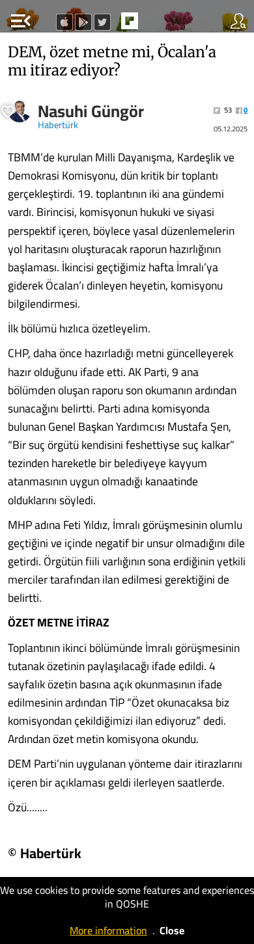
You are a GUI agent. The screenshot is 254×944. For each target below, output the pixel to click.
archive (157, 25)
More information (108, 930)
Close (172, 930)
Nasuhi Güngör (91, 111)
